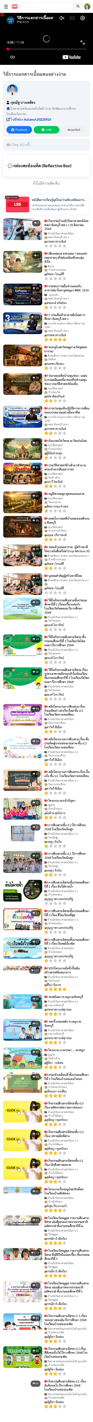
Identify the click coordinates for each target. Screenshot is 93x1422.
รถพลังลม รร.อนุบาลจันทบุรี (65, 997)
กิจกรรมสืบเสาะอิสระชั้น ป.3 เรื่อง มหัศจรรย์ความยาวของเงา (64, 1105)
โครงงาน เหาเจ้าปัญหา (61, 800)
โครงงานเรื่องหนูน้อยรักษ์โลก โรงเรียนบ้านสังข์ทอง (64, 1191)
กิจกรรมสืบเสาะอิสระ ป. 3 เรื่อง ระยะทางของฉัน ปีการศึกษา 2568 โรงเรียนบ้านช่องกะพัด (65, 1320)
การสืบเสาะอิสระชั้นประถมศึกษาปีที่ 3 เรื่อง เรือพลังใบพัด (66, 942)
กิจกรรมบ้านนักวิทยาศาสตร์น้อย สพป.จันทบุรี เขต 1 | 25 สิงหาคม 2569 (66, 225)
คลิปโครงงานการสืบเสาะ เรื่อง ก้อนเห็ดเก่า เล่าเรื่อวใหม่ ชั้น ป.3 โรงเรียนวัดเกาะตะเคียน (64, 710)
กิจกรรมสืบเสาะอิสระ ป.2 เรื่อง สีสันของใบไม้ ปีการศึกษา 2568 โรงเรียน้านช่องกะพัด (65, 1353)
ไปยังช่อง (30, 119)
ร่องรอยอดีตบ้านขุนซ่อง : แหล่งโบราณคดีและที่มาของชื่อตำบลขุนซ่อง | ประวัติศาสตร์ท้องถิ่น (65, 380)
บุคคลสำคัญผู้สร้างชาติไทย (65, 576)
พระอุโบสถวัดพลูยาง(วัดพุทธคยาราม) (65, 349)
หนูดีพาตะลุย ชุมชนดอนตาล (66, 494)
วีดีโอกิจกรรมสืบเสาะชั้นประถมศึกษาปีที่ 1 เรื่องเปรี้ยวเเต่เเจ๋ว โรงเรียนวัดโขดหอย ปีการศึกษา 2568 (65, 606)
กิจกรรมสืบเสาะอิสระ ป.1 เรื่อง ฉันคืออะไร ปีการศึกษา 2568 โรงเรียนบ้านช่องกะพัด (65, 1385)
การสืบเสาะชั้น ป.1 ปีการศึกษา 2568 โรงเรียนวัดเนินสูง (65, 855)
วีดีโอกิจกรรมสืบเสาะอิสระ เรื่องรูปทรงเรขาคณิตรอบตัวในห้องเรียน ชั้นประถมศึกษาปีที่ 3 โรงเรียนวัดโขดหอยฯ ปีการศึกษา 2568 (66, 676)
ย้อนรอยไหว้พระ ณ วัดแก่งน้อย (67, 441)
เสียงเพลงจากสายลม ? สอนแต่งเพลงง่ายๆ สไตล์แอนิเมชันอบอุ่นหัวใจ (65, 257)
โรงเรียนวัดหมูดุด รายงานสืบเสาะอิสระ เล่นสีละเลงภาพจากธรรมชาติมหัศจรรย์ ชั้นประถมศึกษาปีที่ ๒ (66, 1222)
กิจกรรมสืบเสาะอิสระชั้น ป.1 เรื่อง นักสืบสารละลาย (64, 1162)
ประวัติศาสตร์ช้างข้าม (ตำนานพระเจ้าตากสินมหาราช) (65, 467)
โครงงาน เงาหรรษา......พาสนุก (66, 1050)
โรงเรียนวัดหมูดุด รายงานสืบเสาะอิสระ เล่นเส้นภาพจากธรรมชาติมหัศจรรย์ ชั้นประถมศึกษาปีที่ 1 (66, 1287)
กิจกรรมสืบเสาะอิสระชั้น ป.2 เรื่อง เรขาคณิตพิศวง (64, 1134)
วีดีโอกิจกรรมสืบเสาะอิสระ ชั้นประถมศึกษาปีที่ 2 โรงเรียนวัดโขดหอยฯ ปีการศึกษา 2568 (65, 641)
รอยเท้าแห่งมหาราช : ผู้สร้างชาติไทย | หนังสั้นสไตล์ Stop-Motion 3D (67, 549)
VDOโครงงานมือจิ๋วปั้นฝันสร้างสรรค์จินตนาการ (62, 970)
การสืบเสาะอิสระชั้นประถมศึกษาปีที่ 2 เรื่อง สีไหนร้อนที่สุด (66, 913)
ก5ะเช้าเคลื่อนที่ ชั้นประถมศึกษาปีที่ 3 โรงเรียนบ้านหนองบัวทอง (66, 1077)
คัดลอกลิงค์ (73, 129)
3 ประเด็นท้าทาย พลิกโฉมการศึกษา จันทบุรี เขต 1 (64, 317)
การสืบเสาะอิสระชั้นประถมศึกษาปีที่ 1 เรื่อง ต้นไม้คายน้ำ (66, 884)
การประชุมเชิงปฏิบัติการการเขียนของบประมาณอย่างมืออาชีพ (67, 410)
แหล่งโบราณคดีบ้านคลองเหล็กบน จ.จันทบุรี (67, 520)
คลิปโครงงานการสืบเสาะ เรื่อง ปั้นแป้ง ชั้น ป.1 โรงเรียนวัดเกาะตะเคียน (67, 774)
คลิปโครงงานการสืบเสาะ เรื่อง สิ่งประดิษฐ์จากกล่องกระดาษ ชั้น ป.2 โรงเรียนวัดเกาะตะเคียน (66, 743)
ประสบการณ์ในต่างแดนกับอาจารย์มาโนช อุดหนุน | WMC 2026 (66, 288)
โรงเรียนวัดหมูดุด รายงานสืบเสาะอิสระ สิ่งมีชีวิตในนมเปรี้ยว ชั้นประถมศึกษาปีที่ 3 (67, 1255)
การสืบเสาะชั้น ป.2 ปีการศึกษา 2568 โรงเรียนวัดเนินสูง (65, 827)
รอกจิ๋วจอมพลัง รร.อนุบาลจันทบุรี (62, 1023)
